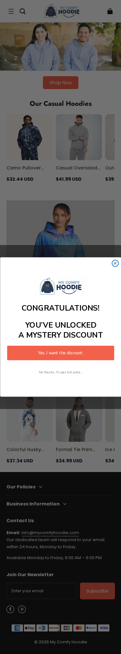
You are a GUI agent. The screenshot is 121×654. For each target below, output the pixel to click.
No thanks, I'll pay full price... (61, 372)
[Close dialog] (115, 263)
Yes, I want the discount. (61, 353)
